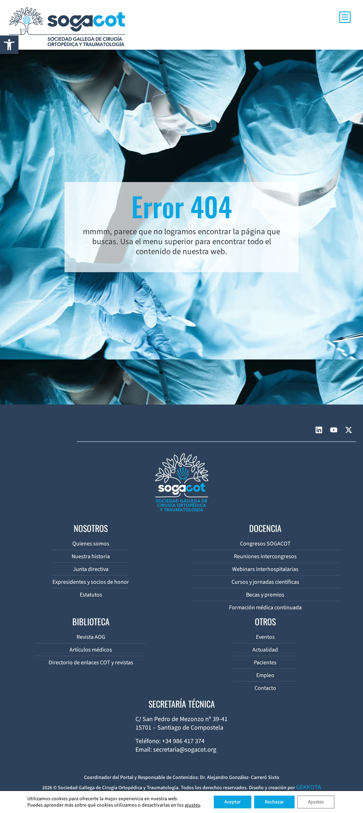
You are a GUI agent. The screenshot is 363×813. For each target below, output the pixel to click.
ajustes (192, 805)
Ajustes (316, 802)
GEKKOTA (308, 787)
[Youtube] (333, 429)
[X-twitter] (348, 429)
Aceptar (232, 802)
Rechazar (274, 802)
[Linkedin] (318, 429)
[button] (9, 44)
